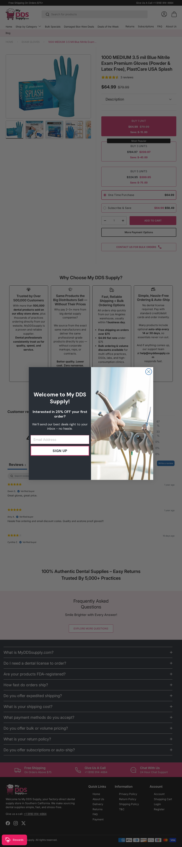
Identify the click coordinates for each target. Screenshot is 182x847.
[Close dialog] (149, 372)
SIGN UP (60, 450)
